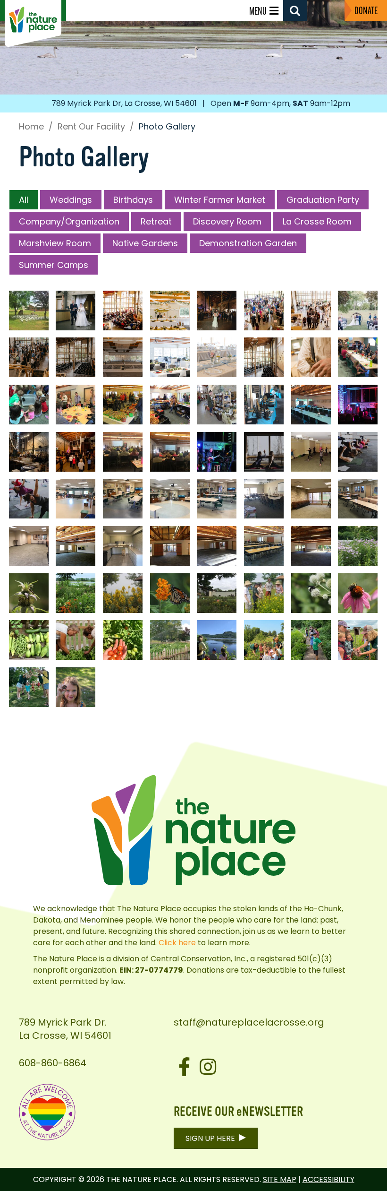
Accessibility (328, 1179)
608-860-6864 (52, 1063)
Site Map (279, 1179)
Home (31, 126)
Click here (177, 942)
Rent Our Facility (91, 126)
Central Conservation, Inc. (199, 958)
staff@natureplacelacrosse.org (249, 1022)
